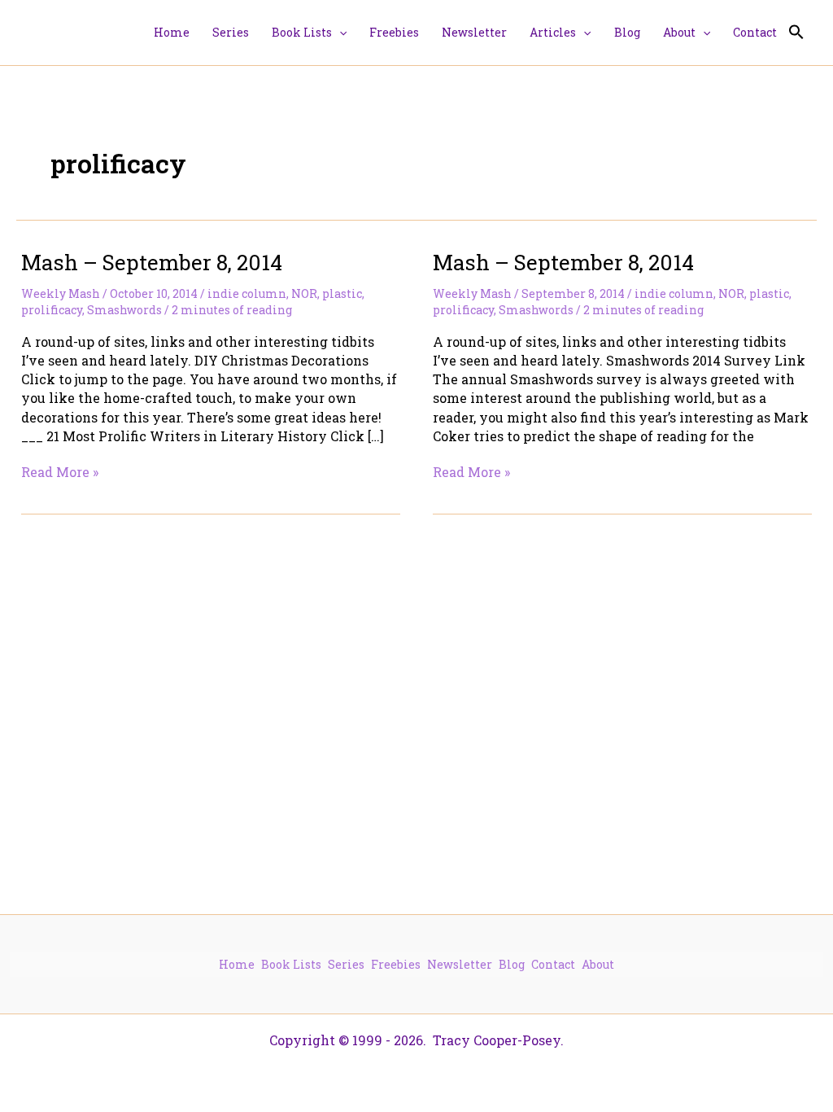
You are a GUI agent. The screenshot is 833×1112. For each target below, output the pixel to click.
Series (346, 964)
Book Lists (291, 964)
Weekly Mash (60, 293)
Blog (512, 964)
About (598, 964)
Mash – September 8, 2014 (151, 262)
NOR (304, 293)
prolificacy (51, 309)
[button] (339, 32)
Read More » (59, 471)
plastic (342, 293)
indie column (246, 293)
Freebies (396, 964)
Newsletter (459, 964)
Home (237, 964)
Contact (553, 964)
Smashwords (124, 309)
